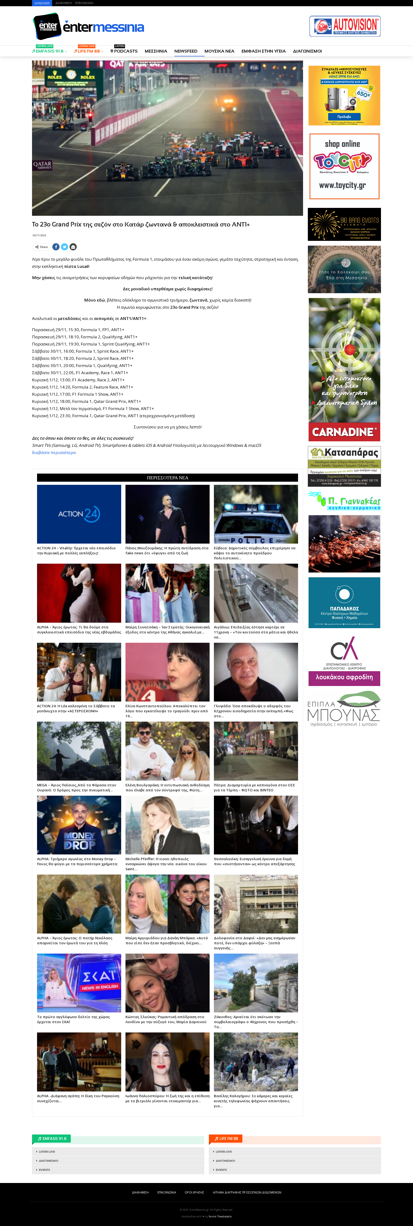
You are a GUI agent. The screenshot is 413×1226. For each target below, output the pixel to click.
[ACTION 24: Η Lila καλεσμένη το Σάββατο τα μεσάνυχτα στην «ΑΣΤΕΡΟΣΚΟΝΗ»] (79, 672)
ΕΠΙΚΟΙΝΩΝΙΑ (84, 3)
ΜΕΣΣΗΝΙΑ (156, 51)
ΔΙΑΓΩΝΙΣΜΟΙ (307, 51)
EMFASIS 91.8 (50, 50)
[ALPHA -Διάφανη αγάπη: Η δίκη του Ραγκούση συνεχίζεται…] (79, 1061)
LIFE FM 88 (89, 50)
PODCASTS (126, 50)
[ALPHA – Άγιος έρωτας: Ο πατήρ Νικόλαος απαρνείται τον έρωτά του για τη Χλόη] (79, 904)
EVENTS (44, 1170)
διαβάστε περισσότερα (54, 452)
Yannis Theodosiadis (220, 1216)
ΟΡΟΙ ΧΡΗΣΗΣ (194, 1192)
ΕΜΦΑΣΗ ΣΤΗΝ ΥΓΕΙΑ (264, 51)
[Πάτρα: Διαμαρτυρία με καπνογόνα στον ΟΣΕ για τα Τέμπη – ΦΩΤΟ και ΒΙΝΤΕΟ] (256, 751)
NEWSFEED (185, 51)
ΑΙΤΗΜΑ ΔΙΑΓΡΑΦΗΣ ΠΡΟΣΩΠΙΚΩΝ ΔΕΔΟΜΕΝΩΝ (247, 1192)
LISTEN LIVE (47, 1151)
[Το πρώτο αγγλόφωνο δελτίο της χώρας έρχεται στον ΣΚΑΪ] (79, 983)
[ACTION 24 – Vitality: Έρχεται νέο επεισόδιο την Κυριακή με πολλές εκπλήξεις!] (79, 514)
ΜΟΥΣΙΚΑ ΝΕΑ (219, 51)
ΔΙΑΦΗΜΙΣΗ (63, 3)
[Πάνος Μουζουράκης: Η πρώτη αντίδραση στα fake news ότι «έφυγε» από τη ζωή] (167, 514)
